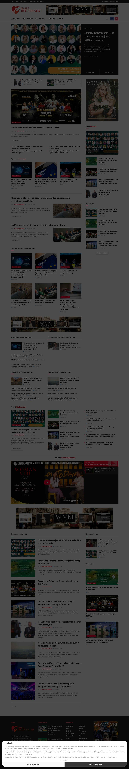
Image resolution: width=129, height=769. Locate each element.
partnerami (11, 746)
